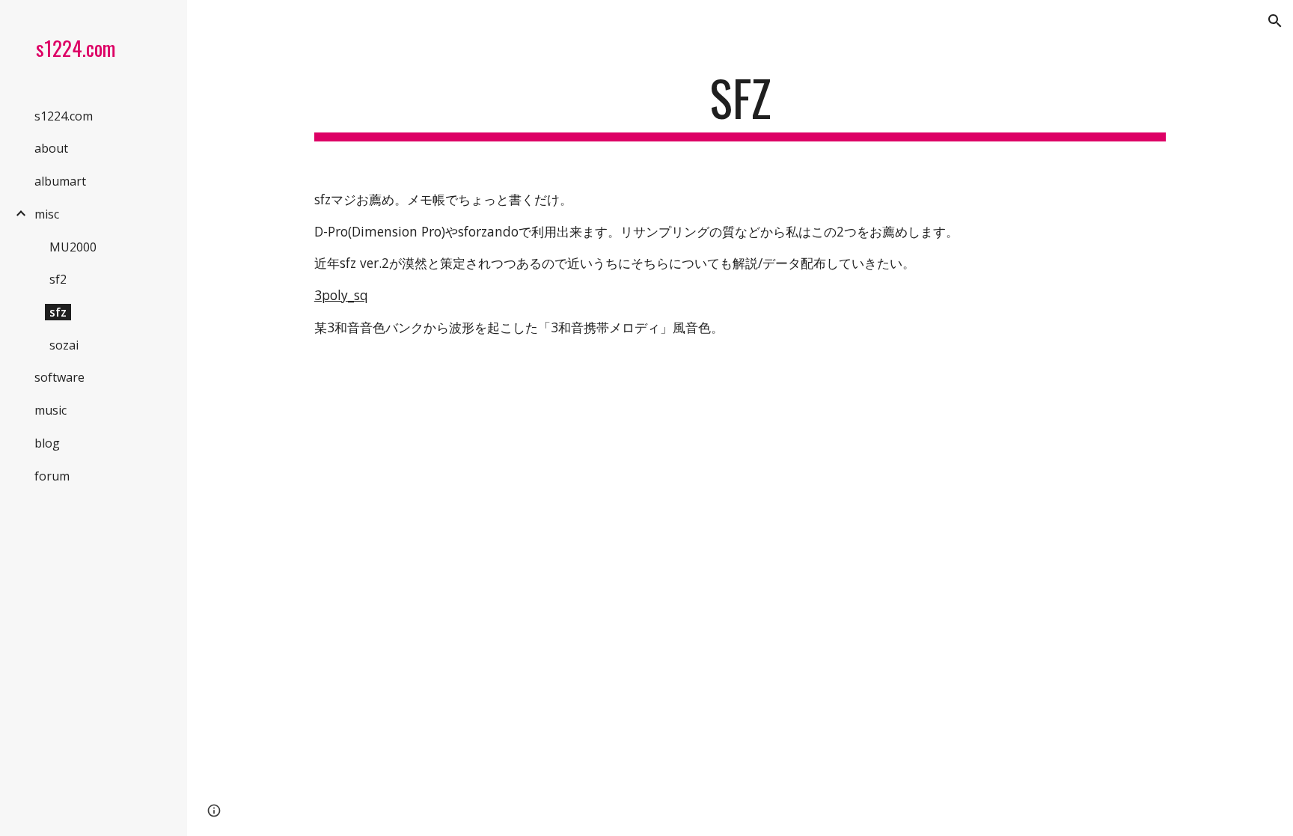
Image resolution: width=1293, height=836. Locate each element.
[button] (1275, 21)
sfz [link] (58, 312)
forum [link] (52, 476)
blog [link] (47, 443)
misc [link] (46, 214)
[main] (740, 105)
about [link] (51, 148)
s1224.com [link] (63, 116)
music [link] (50, 410)
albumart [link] (60, 181)
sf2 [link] (58, 279)
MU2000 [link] (73, 247)
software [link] (59, 377)
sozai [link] (64, 345)
